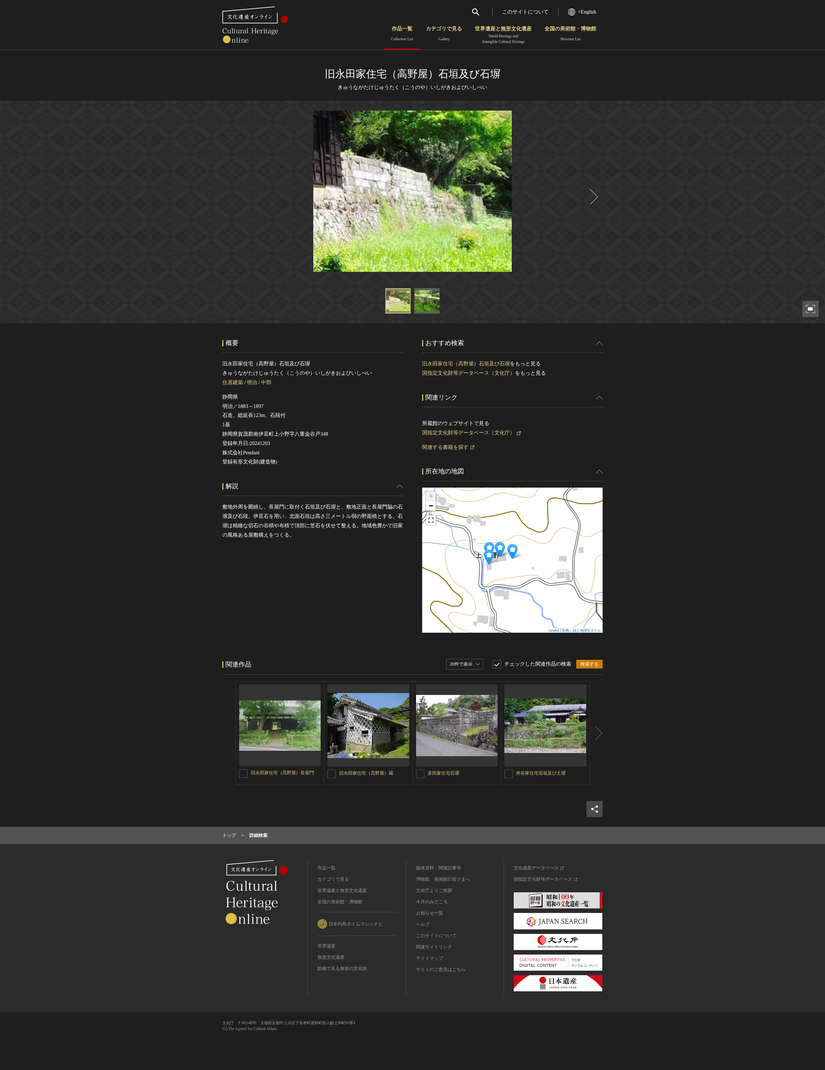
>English (587, 12)
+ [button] (431, 496)
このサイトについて (525, 12)
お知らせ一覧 (429, 913)
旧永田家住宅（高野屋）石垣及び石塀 (466, 363)
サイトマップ (429, 958)
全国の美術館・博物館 (570, 33)
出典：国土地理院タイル (581, 630)
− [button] (431, 506)
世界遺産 (326, 946)
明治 (252, 382)
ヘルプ (423, 924)
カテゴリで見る (444, 33)
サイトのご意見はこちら (441, 969)
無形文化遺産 (331, 957)
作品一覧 (402, 33)
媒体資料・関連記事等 (438, 868)
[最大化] (431, 520)
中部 (266, 382)
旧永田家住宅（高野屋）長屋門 (282, 772)
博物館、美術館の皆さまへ (443, 879)
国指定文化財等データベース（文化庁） (468, 373)
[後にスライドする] (593, 197)
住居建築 (232, 382)
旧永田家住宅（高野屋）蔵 (366, 773)
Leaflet (553, 630)
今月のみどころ (432, 901)
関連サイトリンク (434, 947)
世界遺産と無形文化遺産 (503, 35)
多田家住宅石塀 (443, 773)
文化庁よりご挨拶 (434, 890)
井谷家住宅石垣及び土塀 (541, 773)
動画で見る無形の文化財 (342, 968)
